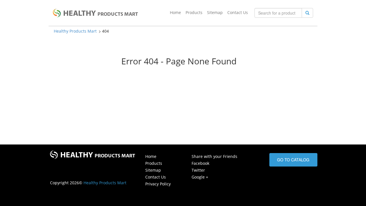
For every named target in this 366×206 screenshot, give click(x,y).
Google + (200, 177)
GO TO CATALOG (293, 160)
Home (175, 12)
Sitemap (215, 12)
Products (194, 12)
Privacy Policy (158, 184)
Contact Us (237, 12)
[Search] (307, 13)
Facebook (200, 163)
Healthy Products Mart (75, 31)
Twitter (198, 170)
